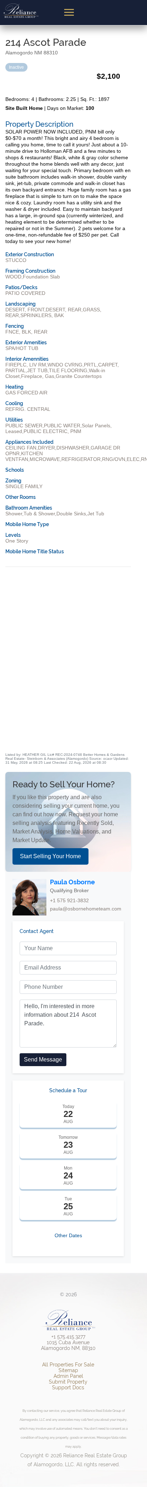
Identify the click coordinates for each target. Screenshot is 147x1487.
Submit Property (68, 1382)
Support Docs (68, 1387)
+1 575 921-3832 (69, 900)
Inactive (16, 67)
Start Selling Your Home (50, 856)
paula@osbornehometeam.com (85, 909)
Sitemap (68, 1370)
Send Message (43, 1059)
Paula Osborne (72, 882)
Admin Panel (68, 1376)
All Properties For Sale (68, 1364)
